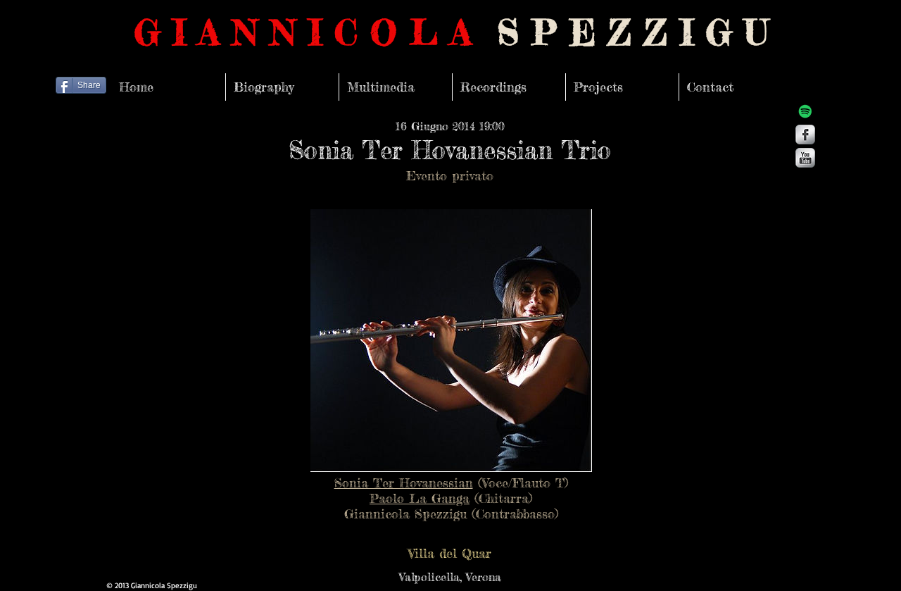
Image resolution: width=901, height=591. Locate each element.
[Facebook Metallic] (805, 134)
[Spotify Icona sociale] (805, 111)
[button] (450, 553)
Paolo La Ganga (420, 498)
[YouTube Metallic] (805, 158)
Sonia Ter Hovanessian (403, 482)
